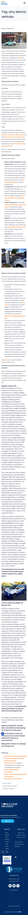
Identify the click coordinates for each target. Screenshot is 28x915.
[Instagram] (18, 885)
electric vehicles (7, 783)
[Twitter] (10, 885)
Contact (7, 846)
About (7, 833)
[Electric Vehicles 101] (14, 40)
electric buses (19, 135)
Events (7, 837)
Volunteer (7, 835)
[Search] (6, 851)
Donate (7, 848)
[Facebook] (14, 885)
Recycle (7, 842)
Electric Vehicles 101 (7, 28)
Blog (7, 844)
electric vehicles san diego (10, 786)
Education (7, 839)
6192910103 (17, 846)
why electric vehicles (8, 788)
